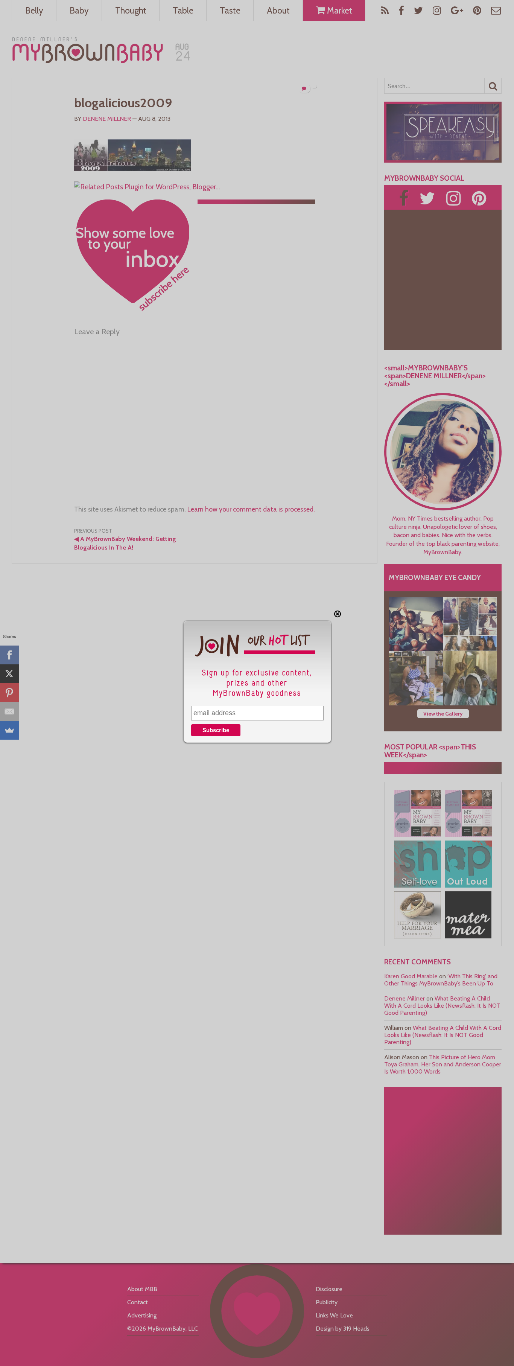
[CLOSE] (337, 614)
